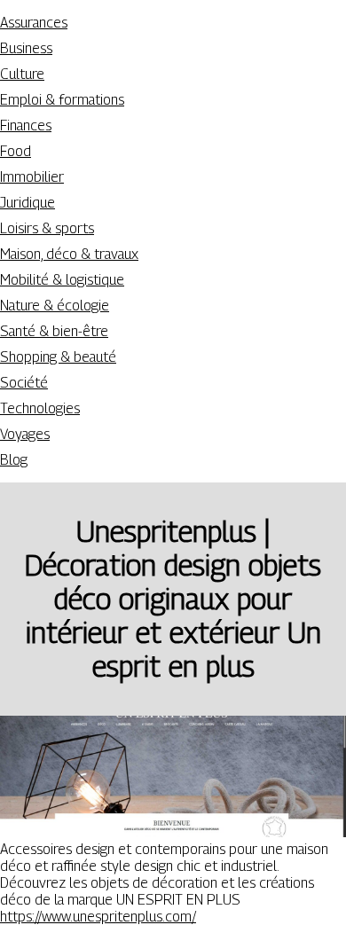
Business (26, 48)
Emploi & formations (62, 99)
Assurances (33, 22)
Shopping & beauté (58, 357)
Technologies (40, 408)
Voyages (25, 434)
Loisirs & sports (47, 228)
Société (24, 382)
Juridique (27, 202)
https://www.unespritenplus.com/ (98, 916)
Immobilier (32, 177)
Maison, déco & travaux (69, 254)
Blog (14, 459)
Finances (25, 125)
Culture (22, 74)
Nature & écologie (54, 305)
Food (15, 151)
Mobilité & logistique (62, 279)
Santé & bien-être (54, 331)
